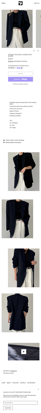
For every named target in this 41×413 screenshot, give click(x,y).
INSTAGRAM (31, 383)
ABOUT (9, 383)
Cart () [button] (36, 3)
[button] (17, 29)
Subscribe (8, 408)
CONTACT (23, 383)
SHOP (3, 383)
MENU (4, 3)
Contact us (13, 371)
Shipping (10, 61)
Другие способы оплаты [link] (20, 84)
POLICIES (15, 383)
